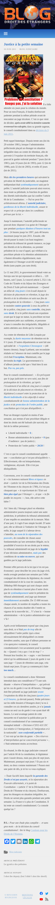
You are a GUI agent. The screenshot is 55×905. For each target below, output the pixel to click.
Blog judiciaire (29, 49)
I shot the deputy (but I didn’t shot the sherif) (25, 875)
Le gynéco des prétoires (15, 862)
